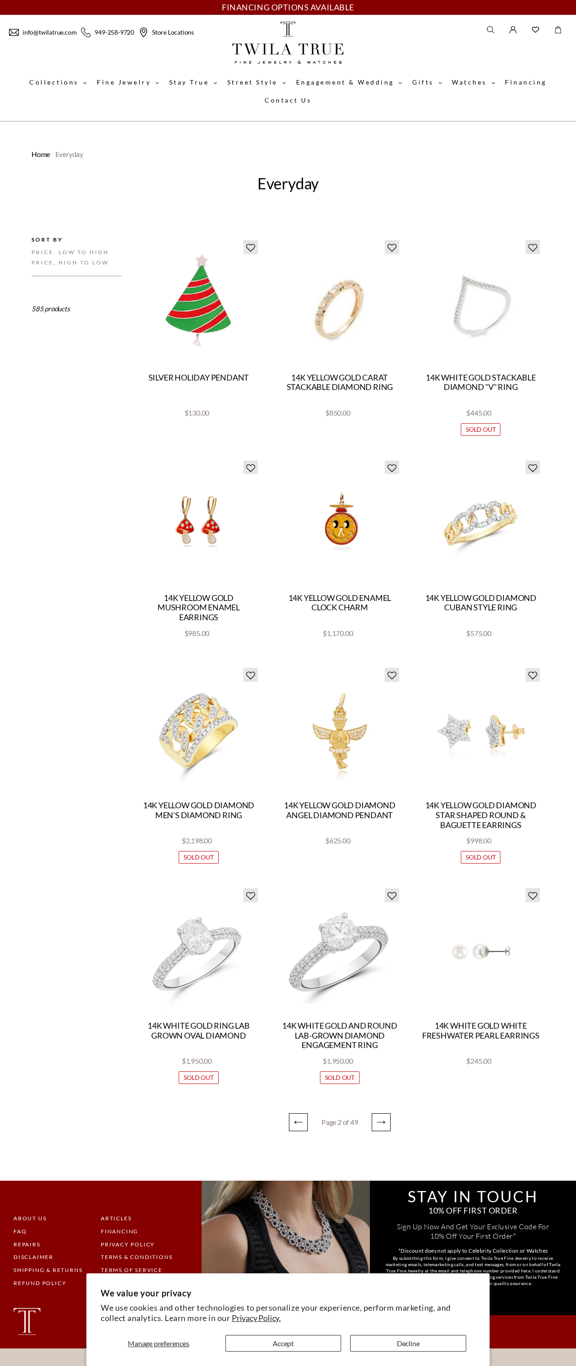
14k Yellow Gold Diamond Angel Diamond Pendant (339, 810)
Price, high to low (70, 262)
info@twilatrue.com (49, 32)
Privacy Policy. (256, 1318)
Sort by (47, 239)
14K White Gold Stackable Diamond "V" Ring (481, 382)
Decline (408, 1343)
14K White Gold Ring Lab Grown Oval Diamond (198, 1030)
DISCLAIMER (34, 1257)
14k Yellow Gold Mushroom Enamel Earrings (199, 607)
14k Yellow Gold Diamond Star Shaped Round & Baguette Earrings (480, 815)
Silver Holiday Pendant (198, 377)
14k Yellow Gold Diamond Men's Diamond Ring (198, 810)
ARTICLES (116, 1218)
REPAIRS (27, 1244)
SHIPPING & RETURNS (48, 1270)
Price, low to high (70, 252)
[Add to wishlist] (250, 247)
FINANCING (119, 1231)
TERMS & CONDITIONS (136, 1257)
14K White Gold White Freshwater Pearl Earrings (481, 1030)
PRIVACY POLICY (128, 1244)
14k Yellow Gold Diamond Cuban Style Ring (480, 603)
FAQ (20, 1231)
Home (41, 154)
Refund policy (40, 1283)
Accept (283, 1343)
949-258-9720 (114, 32)
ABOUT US (30, 1218)
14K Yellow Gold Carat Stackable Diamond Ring (340, 382)
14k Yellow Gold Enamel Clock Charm (340, 603)
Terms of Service (131, 1270)
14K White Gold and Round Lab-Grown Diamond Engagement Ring (339, 1035)
